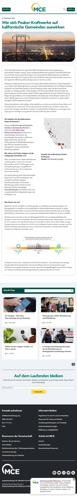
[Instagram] (64, 473)
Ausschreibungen (44, 445)
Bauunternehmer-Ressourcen (48, 448)
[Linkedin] (68, 473)
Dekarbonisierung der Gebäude (13, 455)
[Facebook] (54, 473)
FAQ (3, 426)
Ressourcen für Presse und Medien (50, 419)
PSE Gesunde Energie (55, 159)
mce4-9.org (50, 267)
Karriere (41, 441)
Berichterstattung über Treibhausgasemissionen (18, 448)
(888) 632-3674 (7, 419)
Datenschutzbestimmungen (47, 426)
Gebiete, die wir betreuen (11, 441)
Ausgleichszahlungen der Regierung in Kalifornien (18, 486)
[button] (74, 479)
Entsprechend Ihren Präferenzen (50, 481)
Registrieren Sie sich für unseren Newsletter (53, 416)
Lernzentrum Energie (9, 452)
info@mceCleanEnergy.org (11, 416)
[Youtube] (59, 473)
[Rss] (73, 473)
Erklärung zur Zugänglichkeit (48, 430)
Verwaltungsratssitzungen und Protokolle (52, 423)
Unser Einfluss (7, 445)
